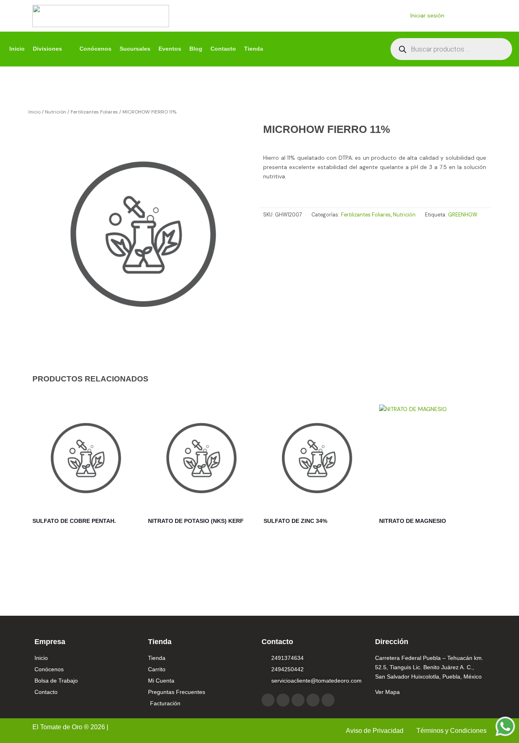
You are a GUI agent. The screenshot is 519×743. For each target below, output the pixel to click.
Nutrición (55, 112)
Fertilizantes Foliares (94, 112)
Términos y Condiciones (451, 730)
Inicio (34, 112)
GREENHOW (462, 215)
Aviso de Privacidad (375, 730)
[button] (52, 49)
